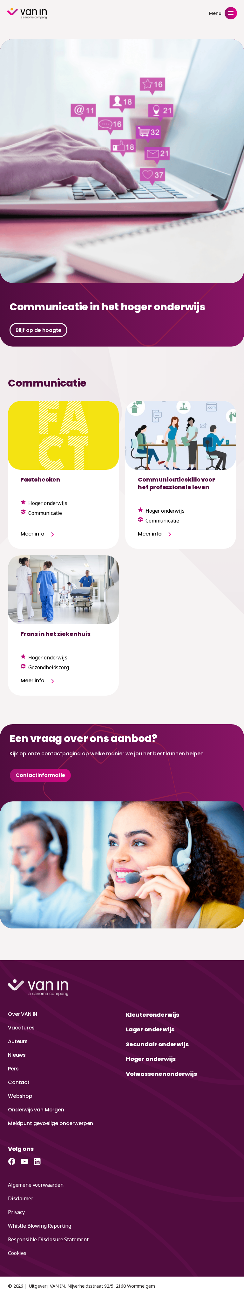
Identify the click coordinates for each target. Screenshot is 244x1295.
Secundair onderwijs (157, 1044)
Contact (19, 1082)
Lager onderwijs (150, 1029)
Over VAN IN (22, 1014)
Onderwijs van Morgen (36, 1109)
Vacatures (21, 1027)
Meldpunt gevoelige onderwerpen (50, 1123)
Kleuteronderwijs (152, 1015)
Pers (13, 1068)
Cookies (17, 1253)
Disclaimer (20, 1198)
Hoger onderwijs (151, 1059)
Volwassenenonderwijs (161, 1074)
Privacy (16, 1212)
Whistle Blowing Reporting (39, 1225)
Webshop (20, 1096)
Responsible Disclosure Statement (48, 1239)
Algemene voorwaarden (36, 1184)
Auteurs (18, 1041)
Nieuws (17, 1055)
